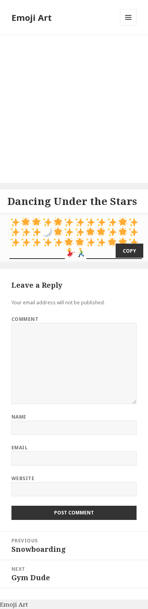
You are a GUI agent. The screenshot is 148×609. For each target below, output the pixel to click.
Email (19, 447)
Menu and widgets (128, 25)
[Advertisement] (74, 109)
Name (18, 416)
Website (22, 478)
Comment (24, 319)
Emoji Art (31, 17)
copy (129, 251)
